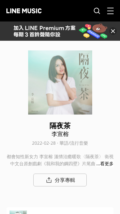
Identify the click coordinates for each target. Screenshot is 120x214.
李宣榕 (60, 134)
